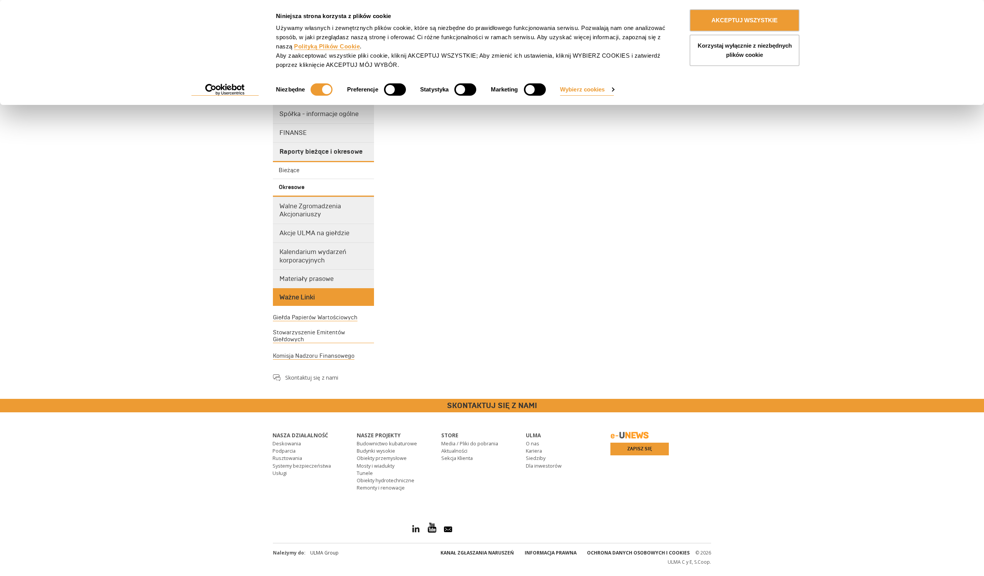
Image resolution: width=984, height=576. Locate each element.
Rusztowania (287, 458)
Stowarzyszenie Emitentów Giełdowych (309, 336)
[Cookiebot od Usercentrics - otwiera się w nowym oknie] (225, 90)
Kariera (534, 450)
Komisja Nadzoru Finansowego (313, 355)
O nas (532, 443)
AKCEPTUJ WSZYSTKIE (744, 20)
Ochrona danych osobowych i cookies (638, 552)
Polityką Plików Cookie (327, 46)
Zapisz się (639, 449)
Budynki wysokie (376, 450)
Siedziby (535, 458)
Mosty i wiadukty (375, 465)
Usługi (280, 473)
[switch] (395, 89)
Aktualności (454, 450)
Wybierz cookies (582, 89)
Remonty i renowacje (381, 487)
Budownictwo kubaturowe (387, 443)
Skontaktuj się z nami (311, 377)
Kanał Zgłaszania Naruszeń (477, 552)
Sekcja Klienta (457, 458)
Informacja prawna (551, 552)
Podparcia (284, 450)
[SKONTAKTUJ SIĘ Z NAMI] (6, 406)
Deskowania (287, 443)
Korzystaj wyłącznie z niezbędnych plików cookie (745, 50)
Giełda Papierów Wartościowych (315, 317)
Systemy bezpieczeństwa (302, 465)
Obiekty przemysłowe (382, 458)
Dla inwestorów (544, 465)
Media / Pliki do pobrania (469, 443)
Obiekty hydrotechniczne (385, 480)
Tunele (365, 473)
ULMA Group (324, 552)
